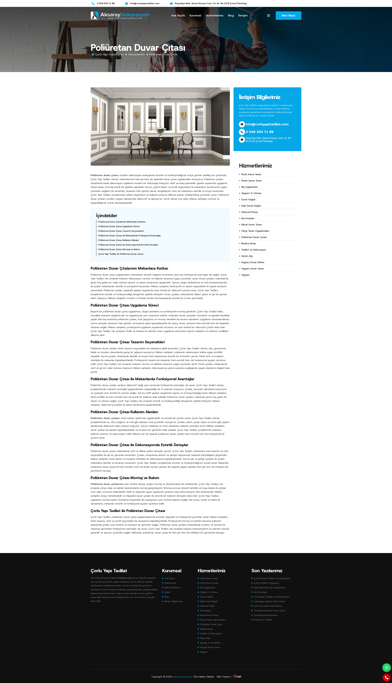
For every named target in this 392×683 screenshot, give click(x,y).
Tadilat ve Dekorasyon (253, 249)
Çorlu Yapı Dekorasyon (109, 54)
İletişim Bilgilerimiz (173, 601)
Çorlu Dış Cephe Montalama (268, 606)
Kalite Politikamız (172, 587)
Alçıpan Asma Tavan (252, 268)
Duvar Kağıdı (248, 199)
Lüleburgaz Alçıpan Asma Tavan (269, 601)
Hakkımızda (170, 583)
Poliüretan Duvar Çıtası (163, 54)
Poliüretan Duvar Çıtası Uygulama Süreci (119, 226)
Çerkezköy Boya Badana (265, 615)
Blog (231, 15)
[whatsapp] (386, 668)
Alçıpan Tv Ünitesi (251, 193)
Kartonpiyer (247, 218)
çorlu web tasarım (237, 676)
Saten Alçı (247, 256)
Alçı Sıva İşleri (260, 592)
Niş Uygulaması (249, 186)
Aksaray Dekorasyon (182, 676)
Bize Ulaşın (288, 15)
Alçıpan (245, 274)
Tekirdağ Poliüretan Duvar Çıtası (269, 610)
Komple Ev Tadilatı (263, 619)
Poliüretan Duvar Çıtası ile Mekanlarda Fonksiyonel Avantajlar (129, 235)
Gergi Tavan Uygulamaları (255, 230)
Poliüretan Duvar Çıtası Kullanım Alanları (118, 240)
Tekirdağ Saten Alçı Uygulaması (269, 587)
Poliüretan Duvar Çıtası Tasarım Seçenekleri (121, 231)
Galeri (167, 592)
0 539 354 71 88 (106, 3)
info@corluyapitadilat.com (144, 3)
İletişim (243, 15)
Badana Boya (248, 243)
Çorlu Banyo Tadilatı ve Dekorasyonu (271, 596)
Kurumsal (195, 15)
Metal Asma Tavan (251, 224)
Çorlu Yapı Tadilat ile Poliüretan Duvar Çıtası (120, 254)
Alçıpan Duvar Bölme (252, 262)
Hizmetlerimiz (214, 15)
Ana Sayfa (178, 15)
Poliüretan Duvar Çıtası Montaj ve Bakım (119, 249)
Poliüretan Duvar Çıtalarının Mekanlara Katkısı (121, 221)
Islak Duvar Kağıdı (251, 205)
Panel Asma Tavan (251, 174)
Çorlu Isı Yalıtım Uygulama (266, 583)
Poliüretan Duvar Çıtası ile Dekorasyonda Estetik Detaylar (128, 244)
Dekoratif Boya (249, 212)
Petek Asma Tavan (251, 180)
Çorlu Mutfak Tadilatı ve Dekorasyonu (272, 578)
